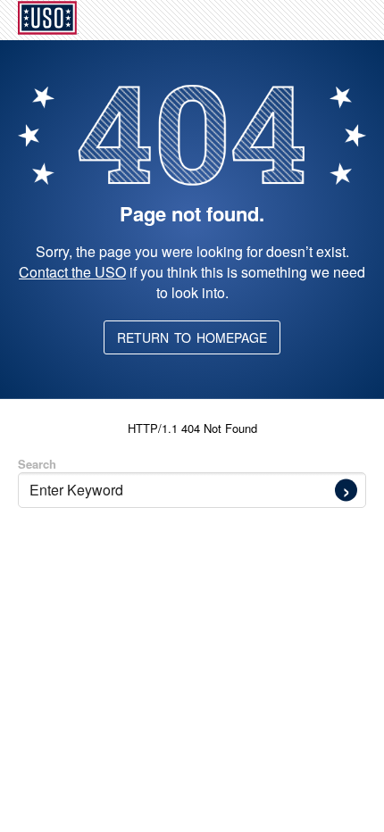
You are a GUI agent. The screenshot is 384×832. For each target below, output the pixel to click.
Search (37, 463)
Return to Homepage (192, 337)
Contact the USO (72, 272)
